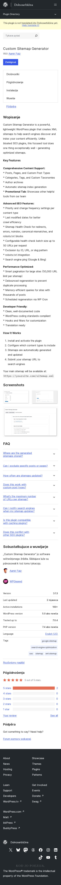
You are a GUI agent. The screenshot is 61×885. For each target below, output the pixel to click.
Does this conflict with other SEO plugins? (16, 534)
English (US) (51, 633)
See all (54, 715)
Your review (10, 715)
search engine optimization (44, 647)
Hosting (7, 769)
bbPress (9, 822)
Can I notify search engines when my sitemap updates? (19, 510)
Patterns (37, 774)
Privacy (7, 774)
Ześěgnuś (10, 62)
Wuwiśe (10, 98)
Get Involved (39, 785)
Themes (36, 763)
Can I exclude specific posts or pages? (25, 465)
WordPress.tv (12, 801)
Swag (37, 801)
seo (31, 653)
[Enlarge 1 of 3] (25, 394)
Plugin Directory (11, 14)
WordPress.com (13, 811)
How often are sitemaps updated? (23, 475)
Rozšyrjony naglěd (14, 662)
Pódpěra (11, 106)
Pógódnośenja (14, 82)
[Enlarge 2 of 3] (53, 394)
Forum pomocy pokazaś (17, 738)
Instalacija (12, 90)
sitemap (39, 653)
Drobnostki (12, 74)
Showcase (38, 758)
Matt (7, 817)
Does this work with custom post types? (14, 486)
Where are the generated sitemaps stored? (17, 455)
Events (36, 790)
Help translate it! (30, 25)
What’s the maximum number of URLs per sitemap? (19, 498)
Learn (6, 785)
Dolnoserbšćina (19, 842)
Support (7, 790)
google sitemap (49, 641)
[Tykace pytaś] (36, 36)
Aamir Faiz (14, 53)
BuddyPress (11, 828)
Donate (38, 795)
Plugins (36, 769)
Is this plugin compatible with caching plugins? (17, 522)
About (6, 758)
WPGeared (16, 581)
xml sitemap (51, 653)
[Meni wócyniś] (56, 4)
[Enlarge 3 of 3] (53, 410)
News (6, 763)
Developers (9, 795)
